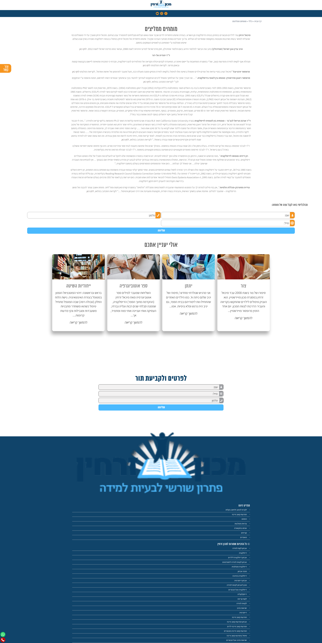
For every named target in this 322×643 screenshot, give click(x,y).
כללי (250, 21)
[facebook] (165, 13)
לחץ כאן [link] (83, 49)
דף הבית (258, 21)
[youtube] (157, 13)
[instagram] (161, 13)
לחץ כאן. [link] (125, 139)
